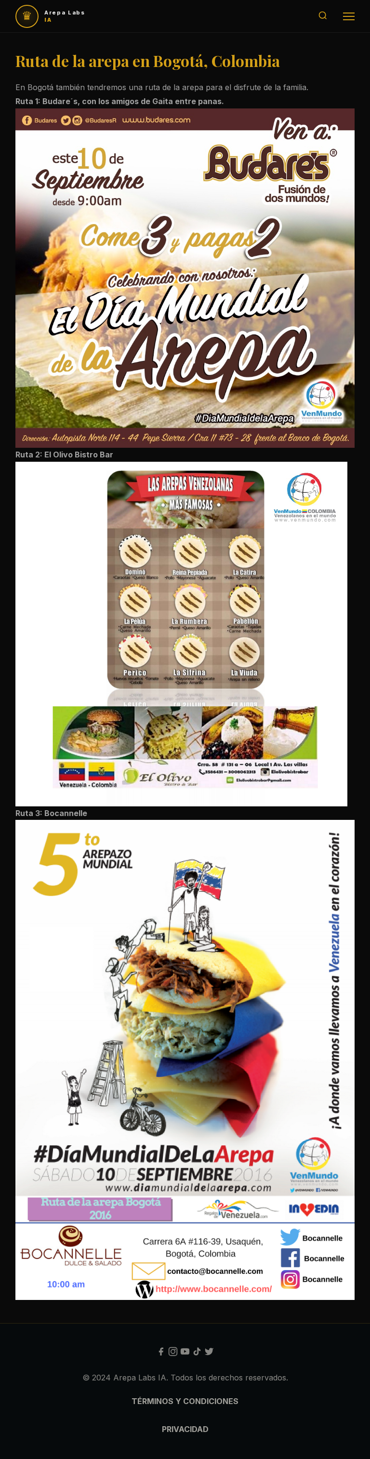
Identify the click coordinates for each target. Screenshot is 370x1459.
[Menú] (349, 16)
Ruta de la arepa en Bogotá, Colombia (147, 60)
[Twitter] (209, 1353)
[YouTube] (185, 1353)
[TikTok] (197, 1353)
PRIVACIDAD (185, 1429)
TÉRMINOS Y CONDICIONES (185, 1401)
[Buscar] (322, 16)
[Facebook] (161, 1353)
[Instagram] (173, 1353)
